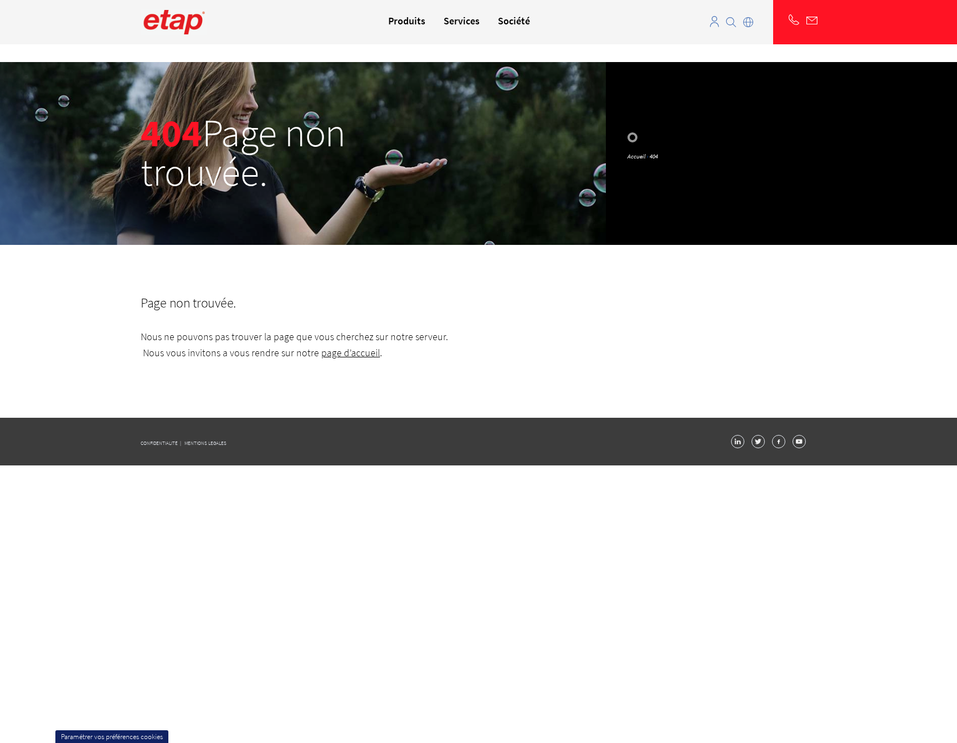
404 (654, 156)
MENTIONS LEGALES (205, 443)
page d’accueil (350, 352)
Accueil (636, 156)
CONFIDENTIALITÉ (160, 443)
